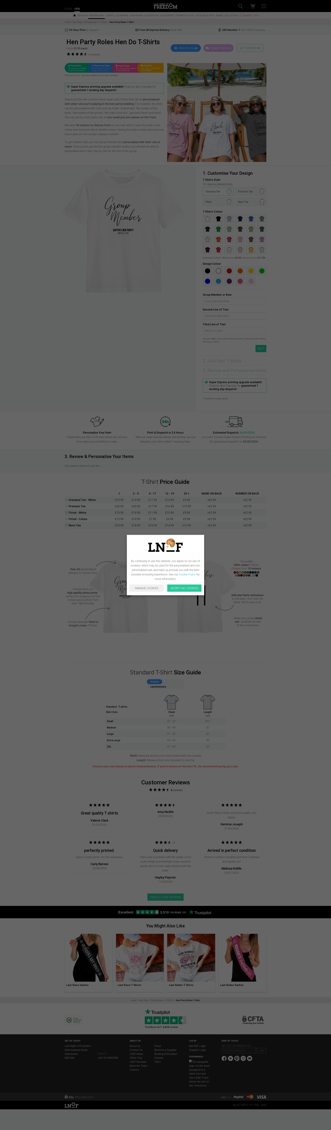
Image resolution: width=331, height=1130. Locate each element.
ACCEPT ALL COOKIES (184, 588)
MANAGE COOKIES (146, 588)
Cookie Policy (187, 574)
